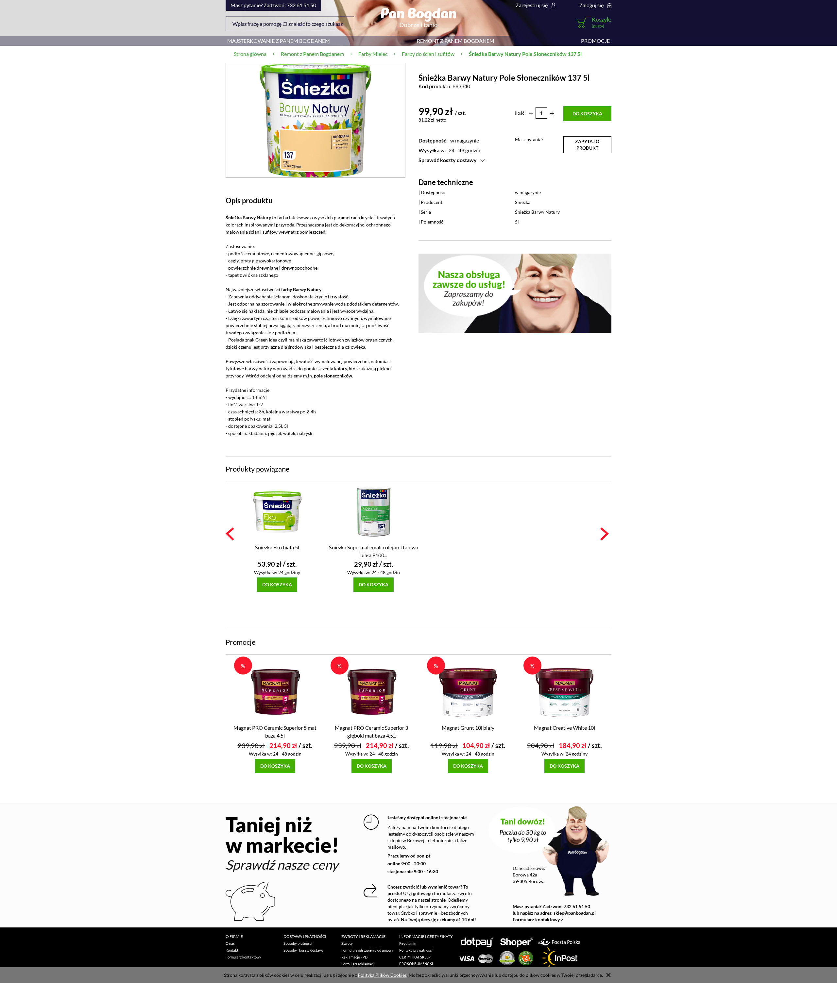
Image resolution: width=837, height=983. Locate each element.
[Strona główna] (418, 17)
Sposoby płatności (297, 943)
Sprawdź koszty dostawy (447, 160)
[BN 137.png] (315, 120)
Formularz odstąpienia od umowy (367, 950)
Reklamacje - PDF (355, 957)
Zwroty (347, 943)
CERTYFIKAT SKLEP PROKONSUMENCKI (416, 960)
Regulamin (407, 943)
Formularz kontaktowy (243, 957)
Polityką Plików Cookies (382, 975)
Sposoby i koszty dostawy (303, 950)
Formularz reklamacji (358, 964)
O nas (230, 943)
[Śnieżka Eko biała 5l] (277, 511)
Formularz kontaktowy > (538, 919)
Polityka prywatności (416, 950)
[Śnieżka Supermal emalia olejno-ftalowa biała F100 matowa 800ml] (373, 511)
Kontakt (232, 950)
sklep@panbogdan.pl (575, 913)
